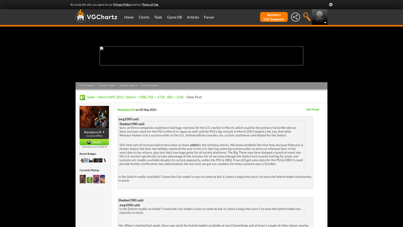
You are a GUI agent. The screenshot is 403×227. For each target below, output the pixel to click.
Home (129, 17)
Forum (209, 17)
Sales (91, 97)
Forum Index (107, 85)
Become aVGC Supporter (273, 17)
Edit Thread (312, 109)
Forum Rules (149, 85)
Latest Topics (128, 85)
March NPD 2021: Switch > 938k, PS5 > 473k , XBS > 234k (141, 97)
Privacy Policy (122, 4)
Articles (193, 17)
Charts (144, 17)
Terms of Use (150, 4)
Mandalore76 (126, 109)
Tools (158, 17)
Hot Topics (87, 85)
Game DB (174, 17)
